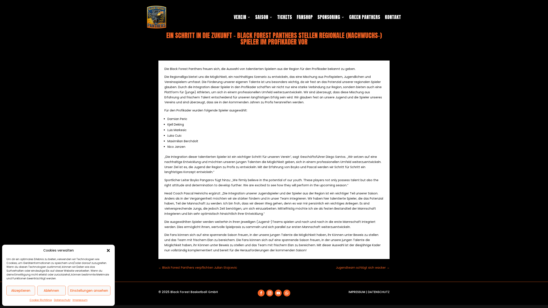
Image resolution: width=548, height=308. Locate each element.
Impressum (80, 300)
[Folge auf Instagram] (269, 293)
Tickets (284, 17)
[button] (108, 250)
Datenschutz (62, 300)
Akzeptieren (20, 290)
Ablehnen (51, 290)
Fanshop (305, 17)
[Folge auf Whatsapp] (286, 293)
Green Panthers (364, 17)
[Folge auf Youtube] (278, 293)
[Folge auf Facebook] (261, 293)
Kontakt (393, 17)
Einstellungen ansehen (89, 290)
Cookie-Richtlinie (41, 300)
